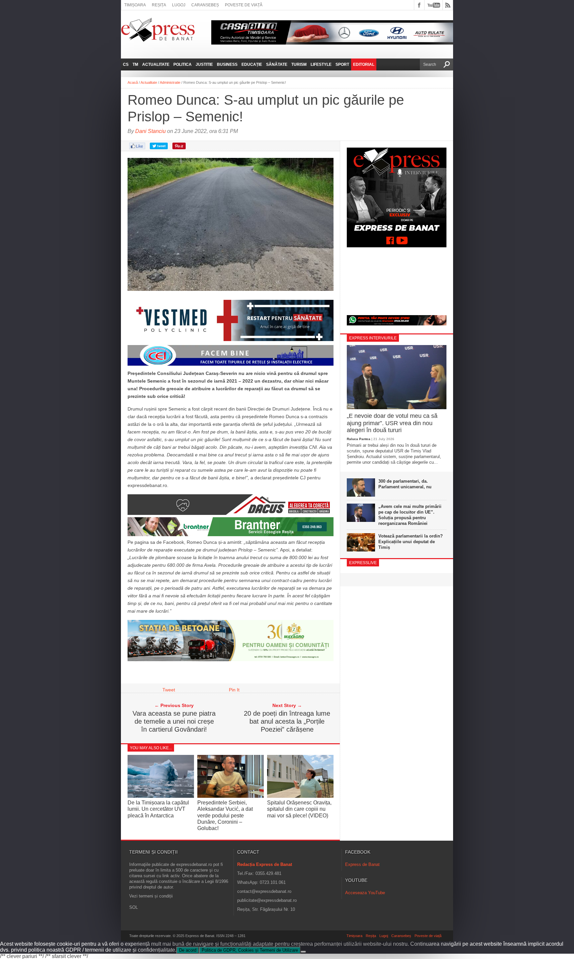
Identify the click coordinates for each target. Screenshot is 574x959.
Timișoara (135, 5)
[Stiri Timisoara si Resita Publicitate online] (231, 513)
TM (135, 64)
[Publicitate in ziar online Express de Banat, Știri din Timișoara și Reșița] (231, 365)
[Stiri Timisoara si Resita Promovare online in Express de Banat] (231, 659)
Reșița (159, 5)
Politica (182, 64)
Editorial (363, 64)
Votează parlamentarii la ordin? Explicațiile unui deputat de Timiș (410, 542)
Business (227, 64)
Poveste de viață (243, 5)
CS (126, 64)
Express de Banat (362, 864)
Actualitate (155, 64)
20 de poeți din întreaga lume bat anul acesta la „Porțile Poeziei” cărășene (287, 721)
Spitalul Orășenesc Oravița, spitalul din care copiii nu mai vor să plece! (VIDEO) (299, 809)
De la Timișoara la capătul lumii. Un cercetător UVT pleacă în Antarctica (158, 809)
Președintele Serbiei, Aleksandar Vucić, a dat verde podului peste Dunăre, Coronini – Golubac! (225, 815)
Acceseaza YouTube (365, 892)
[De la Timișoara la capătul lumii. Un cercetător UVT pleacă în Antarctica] (161, 796)
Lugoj (178, 5)
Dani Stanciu (150, 131)
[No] (303, 952)
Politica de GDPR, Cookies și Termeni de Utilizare (250, 950)
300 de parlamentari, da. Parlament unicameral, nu (404, 484)
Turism (299, 64)
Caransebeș (205, 5)
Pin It (234, 689)
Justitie (204, 64)
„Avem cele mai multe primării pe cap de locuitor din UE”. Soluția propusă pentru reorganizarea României (409, 515)
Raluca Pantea (358, 439)
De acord (187, 950)
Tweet (168, 689)
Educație (251, 64)
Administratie (170, 82)
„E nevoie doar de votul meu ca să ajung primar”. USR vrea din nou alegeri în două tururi (392, 423)
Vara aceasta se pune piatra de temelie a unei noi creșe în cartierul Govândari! (174, 721)
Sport (342, 64)
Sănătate (276, 64)
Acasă (133, 82)
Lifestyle (321, 64)
